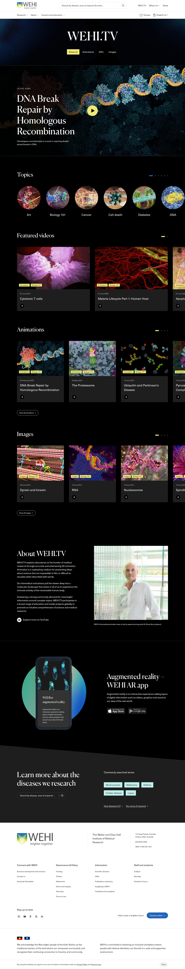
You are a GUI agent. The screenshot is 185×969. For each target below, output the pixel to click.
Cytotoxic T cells (31, 298)
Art (29, 214)
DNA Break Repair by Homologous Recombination (46, 115)
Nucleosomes (133, 490)
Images (112, 52)
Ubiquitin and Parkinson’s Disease (141, 387)
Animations (88, 52)
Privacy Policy (82, 964)
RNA (75, 490)
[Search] (123, 5)
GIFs (101, 52)
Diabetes (144, 214)
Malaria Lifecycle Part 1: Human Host (123, 298)
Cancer (86, 214)
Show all (73, 52)
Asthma (147, 785)
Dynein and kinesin (33, 490)
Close (163, 964)
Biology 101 (58, 214)
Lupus (131, 793)
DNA (173, 214)
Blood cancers (113, 785)
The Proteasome (83, 385)
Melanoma (131, 785)
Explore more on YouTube (36, 619)
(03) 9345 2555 (141, 842)
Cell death (115, 214)
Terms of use (96, 964)
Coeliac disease (114, 793)
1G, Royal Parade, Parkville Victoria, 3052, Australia (145, 835)
